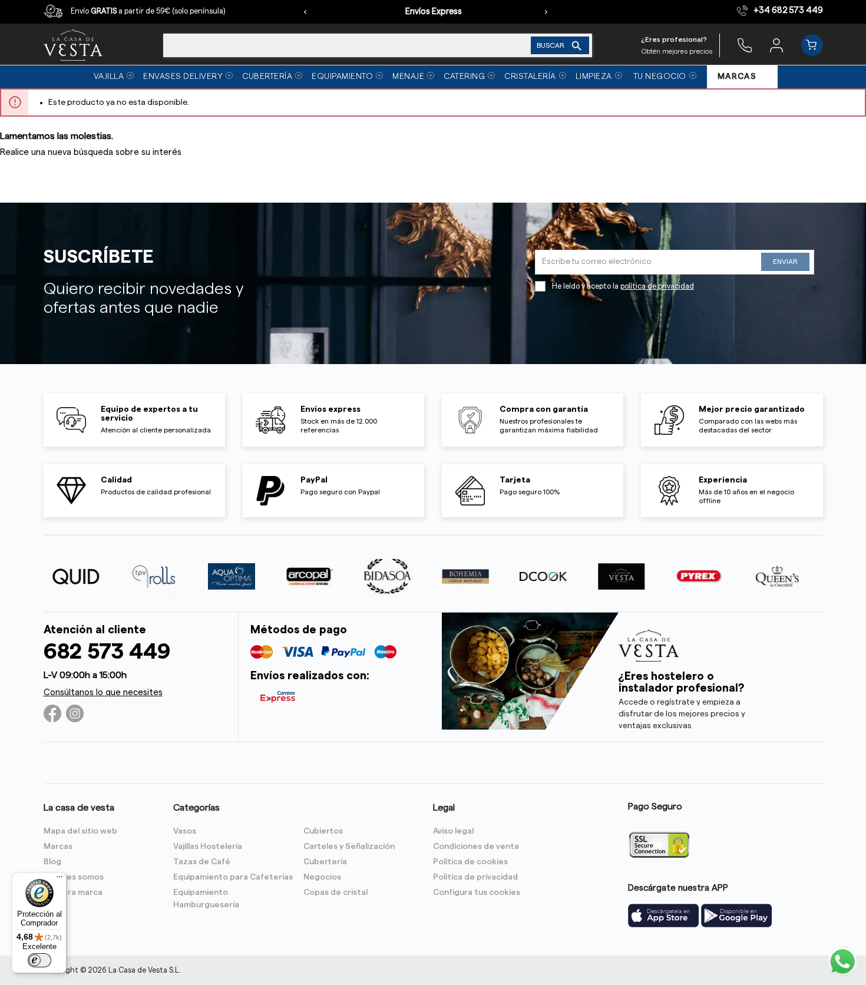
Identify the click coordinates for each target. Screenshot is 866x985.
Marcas (58, 846)
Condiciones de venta (476, 846)
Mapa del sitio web (80, 831)
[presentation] (305, 12)
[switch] (39, 960)
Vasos (184, 831)
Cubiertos (323, 831)
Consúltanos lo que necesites (103, 692)
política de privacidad (657, 286)
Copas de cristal (335, 892)
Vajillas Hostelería (207, 846)
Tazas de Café (201, 862)
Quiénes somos (74, 877)
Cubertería (325, 862)
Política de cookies (470, 862)
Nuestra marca (73, 892)
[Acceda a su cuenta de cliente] (776, 44)
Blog (52, 862)
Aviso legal (453, 831)
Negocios (322, 877)
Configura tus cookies (476, 892)
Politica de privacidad (475, 877)
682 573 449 (107, 652)
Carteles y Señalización (349, 846)
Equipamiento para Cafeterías (233, 877)
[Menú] (59, 879)
